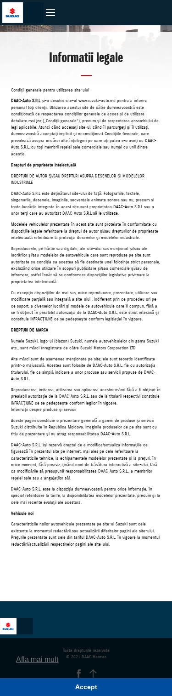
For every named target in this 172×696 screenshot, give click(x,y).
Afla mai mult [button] (37, 659)
